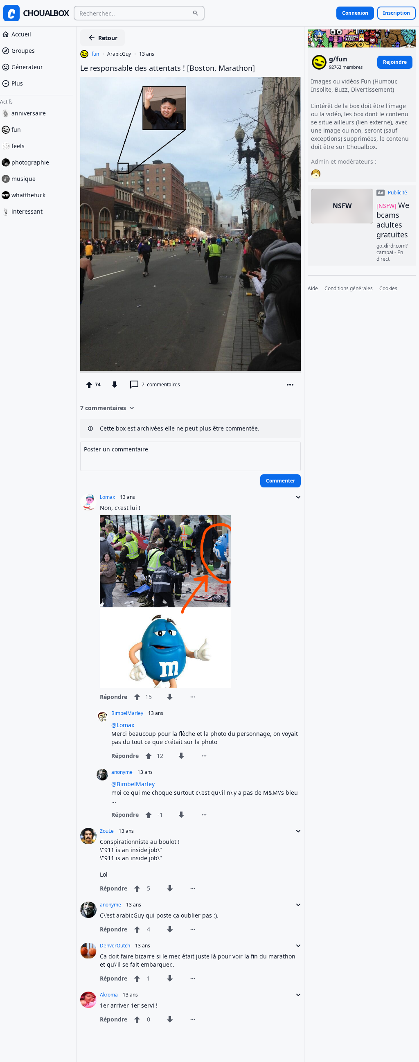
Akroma (109, 995)
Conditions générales (348, 288)
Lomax (107, 497)
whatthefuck (28, 195)
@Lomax (122, 725)
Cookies (388, 288)
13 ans (146, 54)
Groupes (23, 50)
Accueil (21, 34)
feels (18, 146)
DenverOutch (115, 945)
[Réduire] (296, 497)
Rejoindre (395, 62)
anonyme (122, 772)
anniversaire (28, 113)
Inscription (396, 12)
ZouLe (107, 831)
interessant (27, 211)
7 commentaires (103, 408)
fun (16, 129)
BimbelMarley (127, 713)
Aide (313, 288)
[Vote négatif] (115, 384)
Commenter (280, 480)
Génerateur (27, 67)
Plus (17, 83)
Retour (107, 38)
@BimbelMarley (133, 784)
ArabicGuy (119, 54)
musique (23, 179)
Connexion (355, 12)
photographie (30, 162)
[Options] (290, 384)
